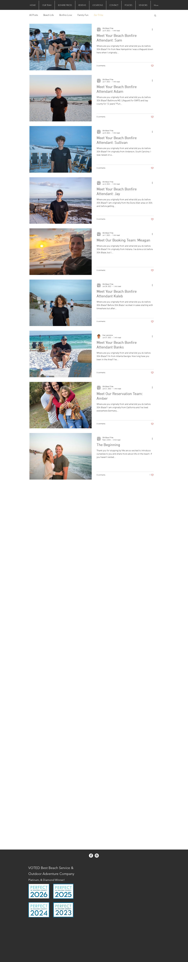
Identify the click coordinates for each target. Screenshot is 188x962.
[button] (155, 15)
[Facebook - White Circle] (91, 856)
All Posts (33, 15)
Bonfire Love (65, 15)
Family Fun (82, 15)
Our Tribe (98, 15)
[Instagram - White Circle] (97, 856)
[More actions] (153, 29)
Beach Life (48, 15)
